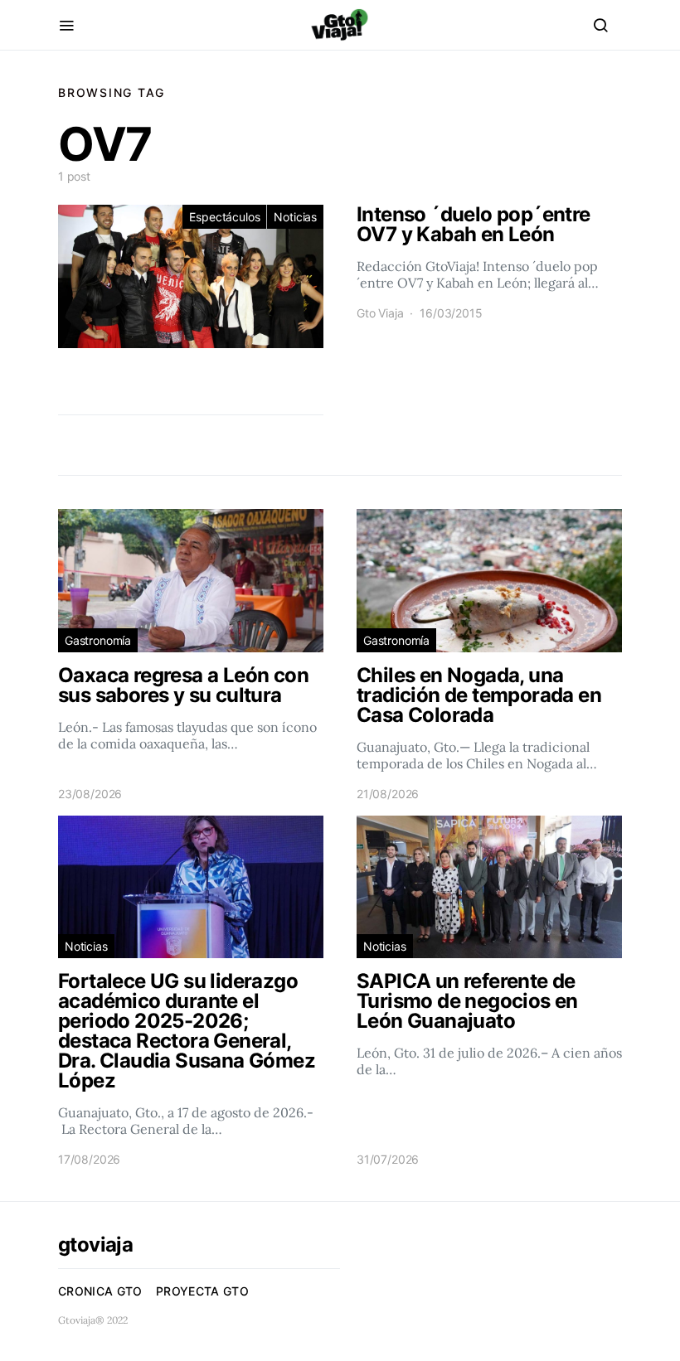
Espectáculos (224, 217)
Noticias (295, 217)
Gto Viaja (380, 313)
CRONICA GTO (100, 1291)
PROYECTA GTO (202, 1291)
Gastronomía (98, 640)
